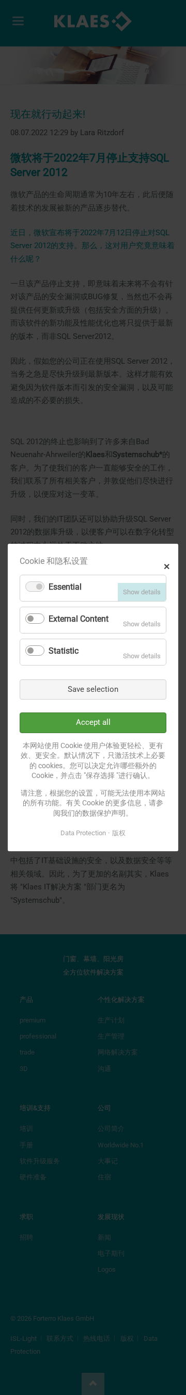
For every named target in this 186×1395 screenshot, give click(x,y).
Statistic (64, 651)
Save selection (93, 689)
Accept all (93, 722)
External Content (79, 619)
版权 (119, 833)
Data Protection (83, 833)
